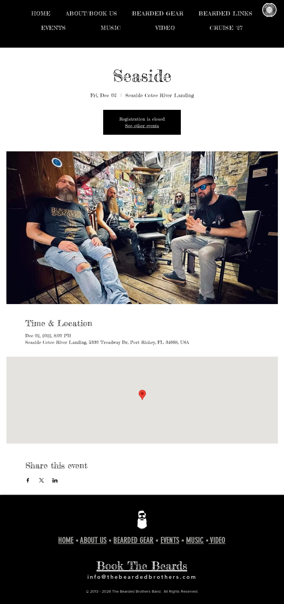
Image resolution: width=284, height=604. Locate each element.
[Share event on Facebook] (28, 480)
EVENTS (170, 540)
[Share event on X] (41, 480)
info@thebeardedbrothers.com (142, 577)
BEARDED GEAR (133, 540)
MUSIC (195, 540)
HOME (65, 540)
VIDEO (217, 540)
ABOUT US (93, 540)
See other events (142, 125)
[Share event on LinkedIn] (55, 480)
